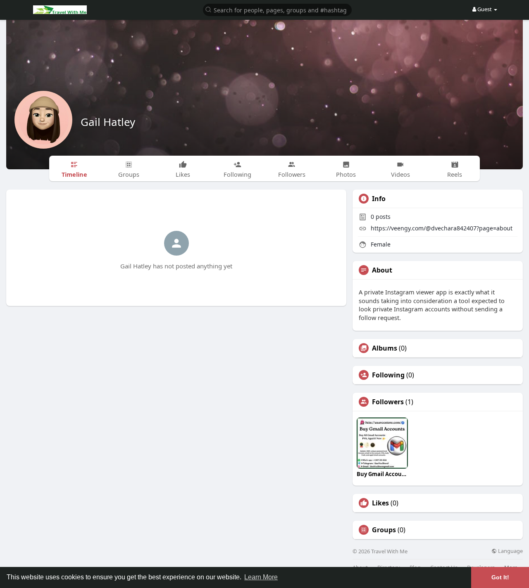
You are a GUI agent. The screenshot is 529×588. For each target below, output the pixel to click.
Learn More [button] (261, 577)
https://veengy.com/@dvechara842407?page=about (441, 228)
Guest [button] (484, 9)
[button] (277, 9)
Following (388, 375)
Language (510, 551)
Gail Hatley (108, 121)
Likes (380, 503)
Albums (384, 348)
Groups (384, 529)
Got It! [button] (500, 577)
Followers (388, 401)
